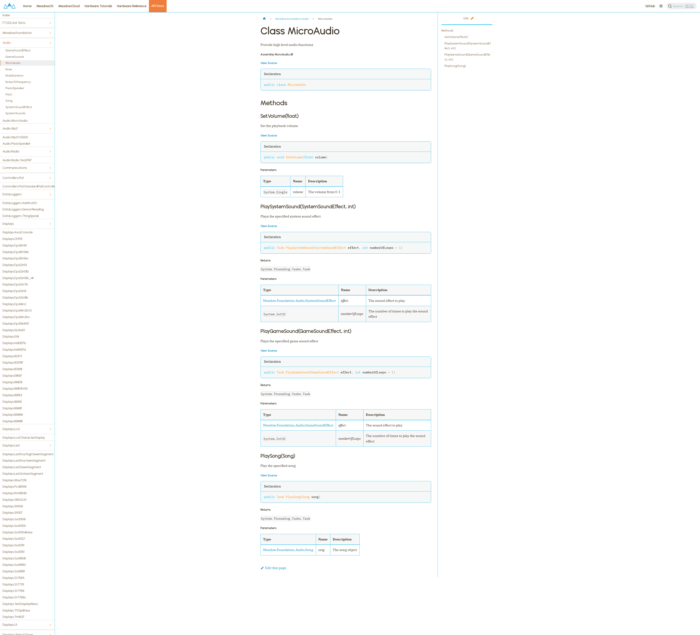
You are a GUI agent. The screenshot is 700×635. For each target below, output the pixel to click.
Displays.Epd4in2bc (16, 317)
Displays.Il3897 (12, 375)
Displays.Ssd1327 (14, 538)
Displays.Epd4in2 (14, 304)
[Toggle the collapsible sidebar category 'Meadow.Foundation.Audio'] (50, 43)
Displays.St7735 (13, 584)
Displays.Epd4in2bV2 (17, 310)
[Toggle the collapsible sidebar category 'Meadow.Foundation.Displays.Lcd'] (50, 429)
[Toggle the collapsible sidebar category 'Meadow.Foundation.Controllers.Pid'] (50, 178)
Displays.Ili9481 (12, 408)
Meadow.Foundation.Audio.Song (288, 550)
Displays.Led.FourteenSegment (24, 460)
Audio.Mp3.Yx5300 (15, 137)
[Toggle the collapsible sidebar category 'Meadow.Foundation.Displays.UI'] (50, 625)
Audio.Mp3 (10, 128)
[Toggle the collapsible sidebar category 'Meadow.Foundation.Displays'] (50, 224)
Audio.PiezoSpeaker (17, 143)
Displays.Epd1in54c (16, 258)
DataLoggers (12, 194)
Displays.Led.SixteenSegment (23, 473)
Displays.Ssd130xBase (17, 532)
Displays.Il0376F (13, 362)
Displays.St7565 (13, 578)
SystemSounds (15, 113)
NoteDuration (14, 75)
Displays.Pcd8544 (15, 486)
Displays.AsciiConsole (18, 232)
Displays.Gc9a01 (14, 330)
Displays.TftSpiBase (16, 610)
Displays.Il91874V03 (15, 388)
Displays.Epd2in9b (15, 297)
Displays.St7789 (13, 591)
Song (8, 100)
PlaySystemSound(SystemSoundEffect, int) (467, 46)
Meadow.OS (44, 6)
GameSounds (14, 56)
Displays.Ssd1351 (13, 552)
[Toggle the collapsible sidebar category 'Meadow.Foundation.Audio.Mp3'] (50, 129)
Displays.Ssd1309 (14, 526)
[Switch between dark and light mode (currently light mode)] (661, 6)
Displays (8, 224)
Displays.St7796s (14, 597)
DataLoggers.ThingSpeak (21, 216)
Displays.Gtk (11, 336)
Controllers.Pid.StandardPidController (29, 186)
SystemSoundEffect (18, 107)
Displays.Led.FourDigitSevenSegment (28, 454)
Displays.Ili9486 (13, 414)
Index (6, 15)
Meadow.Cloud (69, 6)
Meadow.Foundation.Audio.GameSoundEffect (298, 425)
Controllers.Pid (13, 178)
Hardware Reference (131, 6)
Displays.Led (11, 445)
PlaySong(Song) (455, 66)
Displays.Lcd (11, 429)
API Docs (157, 6)
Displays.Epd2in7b (15, 284)
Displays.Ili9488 (13, 421)
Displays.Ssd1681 (14, 571)
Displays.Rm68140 (15, 493)
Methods (447, 30)
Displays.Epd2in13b (16, 271)
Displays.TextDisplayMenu (20, 604)
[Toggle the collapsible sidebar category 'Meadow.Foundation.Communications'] (50, 168)
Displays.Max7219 (14, 480)
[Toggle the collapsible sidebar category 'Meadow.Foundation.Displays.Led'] (50, 446)
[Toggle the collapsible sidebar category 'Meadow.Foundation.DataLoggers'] (50, 194)
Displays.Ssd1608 (14, 558)
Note (8, 69)
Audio (7, 42)
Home (27, 6)
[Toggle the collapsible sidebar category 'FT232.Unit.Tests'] (50, 23)
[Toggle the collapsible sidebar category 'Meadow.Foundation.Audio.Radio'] (50, 152)
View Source (268, 63)
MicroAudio (13, 63)
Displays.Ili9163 (12, 395)
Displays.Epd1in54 (15, 245)
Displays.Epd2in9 (14, 291)
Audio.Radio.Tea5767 (17, 160)
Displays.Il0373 (12, 356)
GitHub (650, 6)
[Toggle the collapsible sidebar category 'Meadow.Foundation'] (50, 33)
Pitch (8, 94)
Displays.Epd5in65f (16, 323)
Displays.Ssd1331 (13, 545)
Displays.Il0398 (12, 369)
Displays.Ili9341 (12, 401)
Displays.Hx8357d (14, 349)
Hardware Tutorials (98, 6)
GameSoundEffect (18, 50)
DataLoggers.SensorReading (23, 209)
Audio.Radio (11, 151)
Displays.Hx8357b (14, 343)
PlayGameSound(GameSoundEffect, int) (467, 57)
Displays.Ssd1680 (14, 565)
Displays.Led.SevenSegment (22, 467)
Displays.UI (10, 624)
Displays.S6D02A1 (14, 499)
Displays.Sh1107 (13, 512)
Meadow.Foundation (17, 33)
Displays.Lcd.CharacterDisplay (24, 437)
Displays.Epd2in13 (15, 265)
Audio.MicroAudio (15, 120)
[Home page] (264, 19)
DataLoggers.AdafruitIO (20, 203)
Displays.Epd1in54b (16, 252)
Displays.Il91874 (13, 382)
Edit (466, 18)
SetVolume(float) (456, 37)
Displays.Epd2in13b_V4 (18, 278)
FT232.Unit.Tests (14, 23)
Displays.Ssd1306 (14, 519)
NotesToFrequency (18, 82)
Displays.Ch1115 (12, 239)
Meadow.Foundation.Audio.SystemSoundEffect (299, 301)
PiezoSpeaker (14, 88)
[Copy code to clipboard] (426, 84)
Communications (15, 168)
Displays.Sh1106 (13, 506)
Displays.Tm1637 (13, 617)
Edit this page (275, 568)
